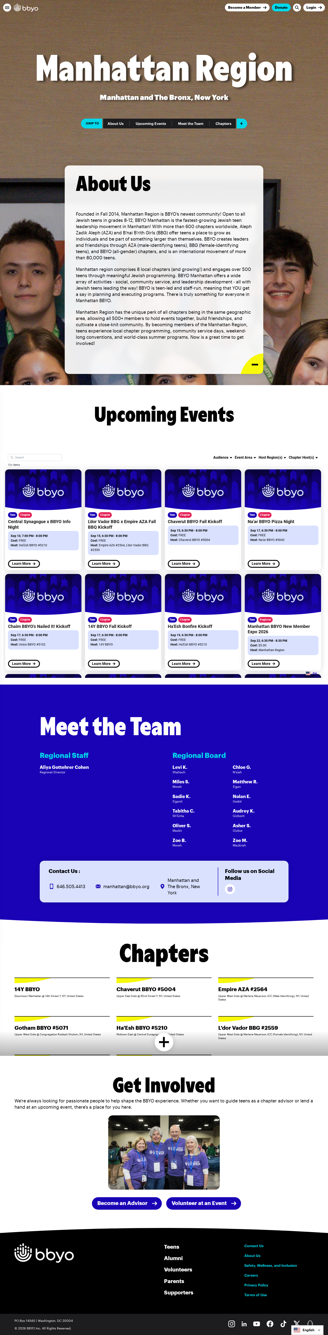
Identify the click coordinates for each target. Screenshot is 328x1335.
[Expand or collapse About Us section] (252, 364)
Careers (251, 1275)
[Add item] (242, 123)
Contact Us (254, 1246)
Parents (174, 1281)
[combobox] (307, 1330)
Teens (171, 1246)
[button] (7, 8)
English (308, 1330)
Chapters (223, 123)
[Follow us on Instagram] (230, 889)
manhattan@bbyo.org (126, 886)
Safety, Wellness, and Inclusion (270, 1265)
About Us (116, 123)
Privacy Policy (256, 1285)
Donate (281, 7)
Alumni (173, 1258)
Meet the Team (190, 123)
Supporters (178, 1292)
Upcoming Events (151, 123)
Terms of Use (255, 1295)
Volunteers (178, 1269)
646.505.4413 (71, 886)
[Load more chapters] (164, 1042)
